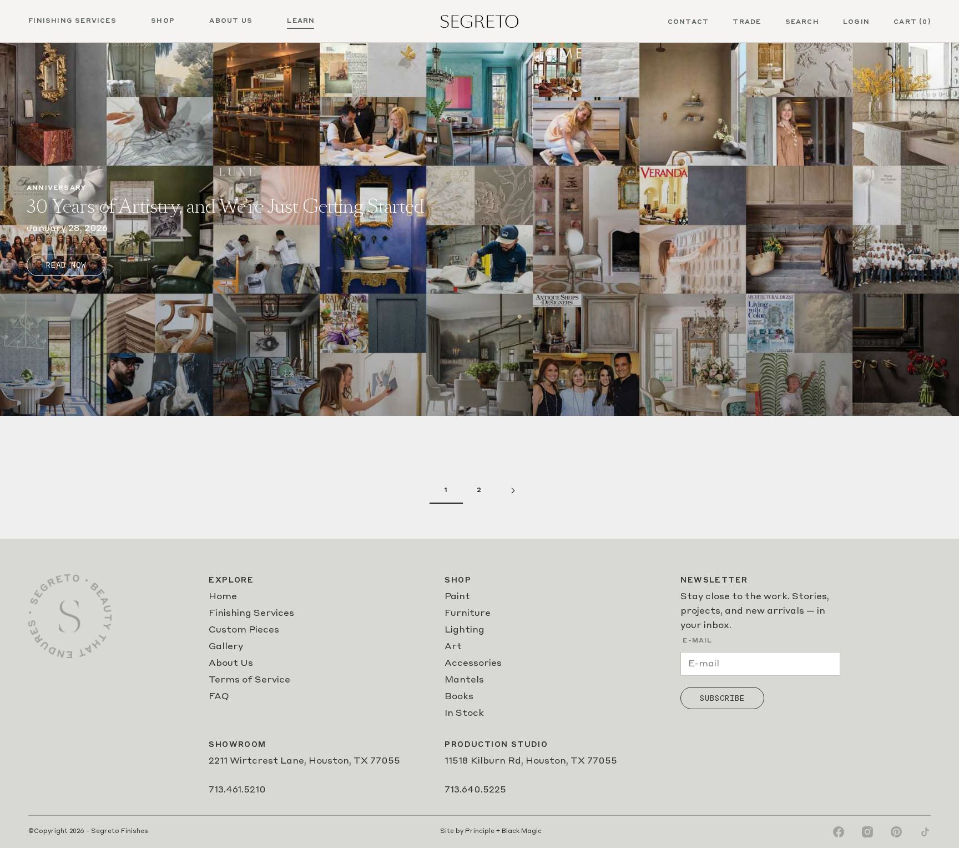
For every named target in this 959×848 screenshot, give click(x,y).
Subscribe (722, 698)
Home (223, 597)
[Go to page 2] (512, 490)
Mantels (464, 680)
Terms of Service (249, 680)
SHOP (163, 21)
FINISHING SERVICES (72, 21)
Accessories (473, 663)
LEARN (301, 21)
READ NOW (66, 264)
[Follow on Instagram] (867, 831)
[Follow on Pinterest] (896, 831)
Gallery (226, 647)
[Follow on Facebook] (838, 831)
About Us (231, 663)
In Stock (464, 713)
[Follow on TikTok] (925, 831)
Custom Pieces (244, 630)
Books (459, 697)
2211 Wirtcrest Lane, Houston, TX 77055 (304, 761)
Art (453, 647)
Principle (479, 832)
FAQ (219, 697)
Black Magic (522, 832)
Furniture (468, 613)
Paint (457, 597)
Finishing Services (251, 613)
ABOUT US (231, 21)
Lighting (464, 630)
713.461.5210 (237, 790)
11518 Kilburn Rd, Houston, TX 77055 (531, 761)
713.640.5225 (475, 790)
